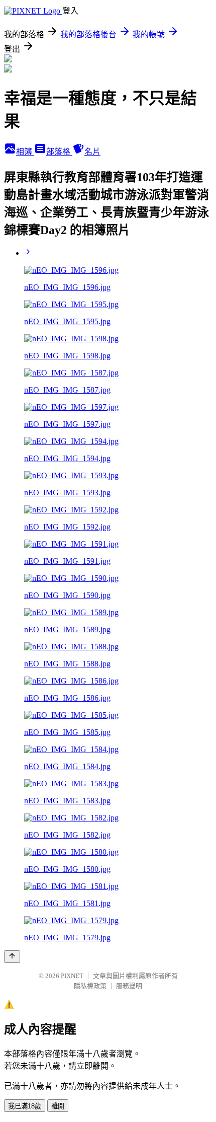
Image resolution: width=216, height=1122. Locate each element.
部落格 (59, 151)
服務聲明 (129, 986)
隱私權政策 (90, 986)
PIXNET (72, 976)
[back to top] (12, 956)
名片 (92, 151)
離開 (57, 1106)
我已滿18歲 (24, 1106)
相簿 (25, 151)
